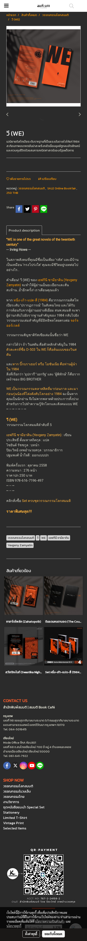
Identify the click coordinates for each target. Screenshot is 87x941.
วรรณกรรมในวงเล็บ (17, 791)
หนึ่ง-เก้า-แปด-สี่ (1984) (31, 300)
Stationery (11, 812)
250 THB (12, 193)
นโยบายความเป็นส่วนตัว (49, 921)
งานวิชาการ (11, 801)
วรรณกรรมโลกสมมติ (31, 188)
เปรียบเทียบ (48, 179)
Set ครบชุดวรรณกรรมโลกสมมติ (46, 501)
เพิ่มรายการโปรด (20, 179)
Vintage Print (13, 822)
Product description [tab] (24, 230)
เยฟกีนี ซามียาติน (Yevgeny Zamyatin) (33, 435)
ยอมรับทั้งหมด (53, 934)
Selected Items (14, 828)
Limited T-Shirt (15, 817)
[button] (70, 6)
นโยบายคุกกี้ (14, 926)
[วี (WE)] (43, 66)
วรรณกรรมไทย (13, 796)
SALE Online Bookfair (61, 188)
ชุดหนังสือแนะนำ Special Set (23, 807)
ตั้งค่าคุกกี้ (31, 934)
